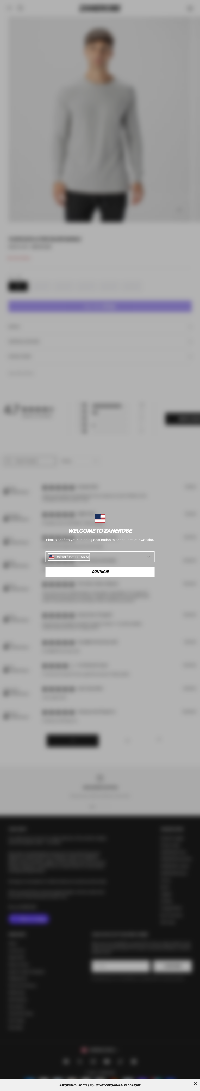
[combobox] (69, 556)
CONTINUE (100, 571)
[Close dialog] (195, 1083)
